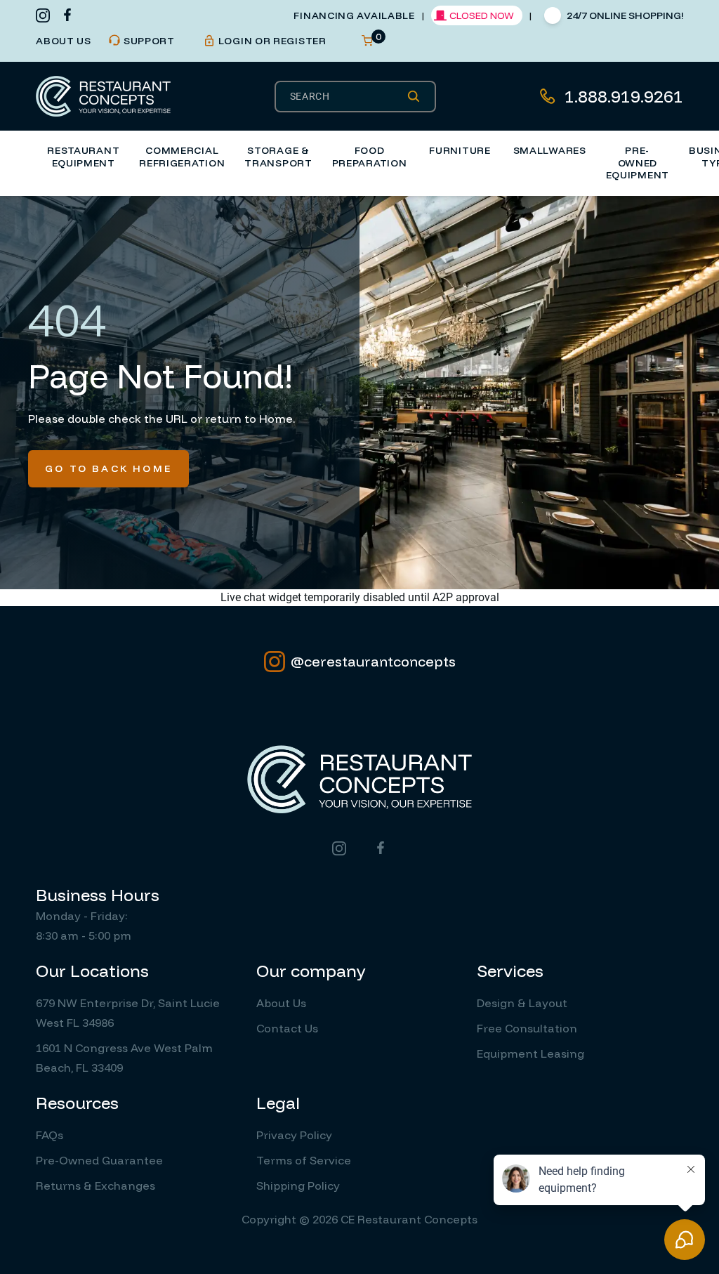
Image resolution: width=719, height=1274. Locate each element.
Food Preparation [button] (369, 156)
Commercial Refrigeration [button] (182, 156)
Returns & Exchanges (95, 1185)
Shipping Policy (298, 1185)
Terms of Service (303, 1160)
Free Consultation (527, 1028)
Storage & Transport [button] (278, 156)
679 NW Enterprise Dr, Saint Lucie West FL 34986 (128, 1013)
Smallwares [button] (549, 150)
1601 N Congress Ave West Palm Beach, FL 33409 (124, 1058)
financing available (353, 15)
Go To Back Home (108, 468)
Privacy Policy (294, 1135)
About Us (281, 1003)
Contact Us (287, 1028)
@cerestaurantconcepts (373, 661)
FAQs (49, 1135)
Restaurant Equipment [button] (83, 156)
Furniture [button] (459, 150)
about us (63, 40)
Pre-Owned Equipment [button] (637, 162)
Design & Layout (522, 1003)
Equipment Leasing (530, 1053)
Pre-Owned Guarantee (99, 1160)
